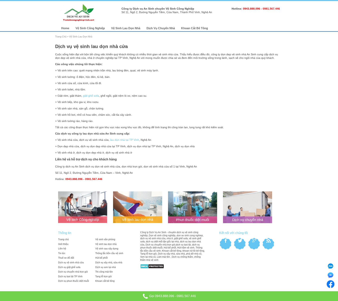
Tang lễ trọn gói (103, 276)
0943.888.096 (251, 8)
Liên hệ (62, 248)
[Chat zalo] (330, 265)
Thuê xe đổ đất (66, 257)
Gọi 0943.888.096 (161, 296)
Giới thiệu (63, 244)
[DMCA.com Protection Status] (152, 266)
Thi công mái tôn (104, 271)
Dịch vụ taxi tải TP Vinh (70, 276)
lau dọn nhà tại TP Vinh (124, 139)
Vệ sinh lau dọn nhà (125, 28)
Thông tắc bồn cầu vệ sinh (109, 253)
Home (65, 28)
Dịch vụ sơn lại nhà (105, 267)
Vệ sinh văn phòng (105, 239)
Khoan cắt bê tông (194, 28)
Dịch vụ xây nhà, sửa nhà (108, 262)
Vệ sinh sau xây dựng (106, 248)
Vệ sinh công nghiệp (90, 28)
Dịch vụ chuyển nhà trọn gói (73, 271)
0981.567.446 (271, 8)
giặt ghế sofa (91, 95)
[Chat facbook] (330, 274)
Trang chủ (61, 36)
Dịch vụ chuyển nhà (161, 28)
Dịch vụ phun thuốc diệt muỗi (73, 281)
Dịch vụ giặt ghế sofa (69, 267)
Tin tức (61, 253)
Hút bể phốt (101, 257)
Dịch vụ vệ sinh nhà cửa (71, 262)
